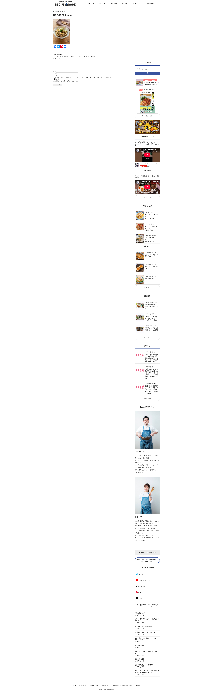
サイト (55, 75)
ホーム (74, 685)
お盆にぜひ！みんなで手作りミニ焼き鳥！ (146, 652)
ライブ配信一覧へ (147, 198)
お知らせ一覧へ (147, 398)
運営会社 (138, 685)
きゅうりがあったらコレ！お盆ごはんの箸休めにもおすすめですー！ (147, 671)
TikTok (140, 598)
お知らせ (124, 3)
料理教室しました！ (141, 613)
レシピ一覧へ (147, 288)
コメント (56, 58)
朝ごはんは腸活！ (140, 659)
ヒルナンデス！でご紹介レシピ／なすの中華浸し (147, 619)
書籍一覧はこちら (147, 116)
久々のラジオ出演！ (141, 645)
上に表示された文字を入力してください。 (66, 81)
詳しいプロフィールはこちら (147, 552)
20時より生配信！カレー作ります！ (146, 632)
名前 (54, 71)
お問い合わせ (151, 3)
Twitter (140, 574)
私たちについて (137, 3)
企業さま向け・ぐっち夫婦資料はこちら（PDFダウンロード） (147, 560)
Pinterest (141, 592)
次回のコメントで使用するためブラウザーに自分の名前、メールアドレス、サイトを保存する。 (84, 77)
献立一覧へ (147, 337)
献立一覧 (91, 3)
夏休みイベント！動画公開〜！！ (145, 626)
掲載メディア (82, 685)
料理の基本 (113, 3)
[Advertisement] (92, 102)
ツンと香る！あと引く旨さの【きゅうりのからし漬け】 (147, 639)
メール (55, 73)
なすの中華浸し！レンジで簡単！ (145, 665)
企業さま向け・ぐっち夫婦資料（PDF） (122, 685)
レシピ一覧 (102, 3)
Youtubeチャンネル (144, 580)
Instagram (141, 586)
